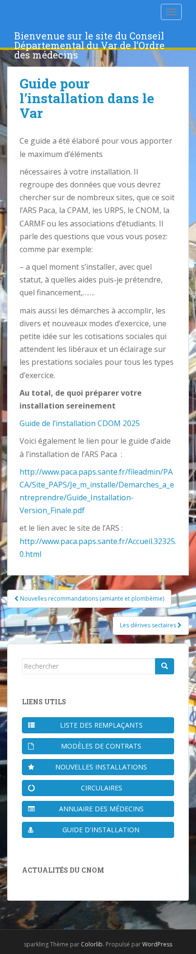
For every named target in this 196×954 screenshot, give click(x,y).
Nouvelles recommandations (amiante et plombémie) (91, 598)
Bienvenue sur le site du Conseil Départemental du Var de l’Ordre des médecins (89, 38)
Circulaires (101, 787)
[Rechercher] (164, 666)
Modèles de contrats (101, 745)
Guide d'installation (100, 829)
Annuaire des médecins (101, 808)
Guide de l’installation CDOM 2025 (80, 423)
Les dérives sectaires (148, 625)
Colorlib (92, 944)
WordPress (157, 944)
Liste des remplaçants (101, 725)
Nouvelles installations (101, 766)
